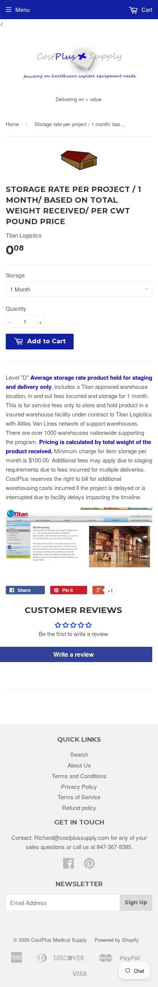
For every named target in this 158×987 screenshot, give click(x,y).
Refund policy (79, 807)
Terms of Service (79, 797)
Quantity (16, 308)
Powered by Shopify (116, 939)
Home (12, 124)
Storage (15, 275)
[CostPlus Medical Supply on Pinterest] (89, 865)
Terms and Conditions (79, 776)
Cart (146, 9)
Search (79, 754)
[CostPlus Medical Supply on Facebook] (68, 865)
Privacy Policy (79, 786)
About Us (79, 765)
